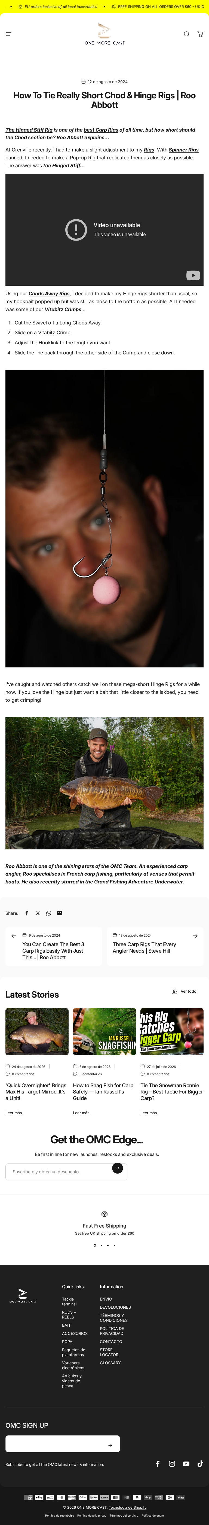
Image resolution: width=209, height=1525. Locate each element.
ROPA (67, 1341)
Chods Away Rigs (49, 293)
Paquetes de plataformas (73, 1352)
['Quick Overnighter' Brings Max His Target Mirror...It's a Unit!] (37, 1031)
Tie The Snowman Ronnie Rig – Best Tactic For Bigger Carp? (171, 1091)
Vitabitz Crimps (63, 309)
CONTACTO (111, 1341)
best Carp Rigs (101, 130)
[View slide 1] (94, 1245)
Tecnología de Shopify (127, 1507)
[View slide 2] (101, 1245)
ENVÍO (106, 1299)
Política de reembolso (59, 1515)
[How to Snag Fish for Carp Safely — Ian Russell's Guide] (104, 1031)
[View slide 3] (107, 1245)
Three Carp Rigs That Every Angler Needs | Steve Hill (144, 947)
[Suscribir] (117, 1168)
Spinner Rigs (184, 150)
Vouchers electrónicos (73, 1365)
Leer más (13, 1112)
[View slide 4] (114, 1245)
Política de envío (153, 1515)
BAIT (66, 1325)
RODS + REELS (69, 1314)
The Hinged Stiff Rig (29, 130)
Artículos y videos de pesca (72, 1381)
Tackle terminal (69, 1301)
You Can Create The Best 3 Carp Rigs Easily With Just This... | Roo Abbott (53, 950)
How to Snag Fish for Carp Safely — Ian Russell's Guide (103, 1091)
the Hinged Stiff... (64, 165)
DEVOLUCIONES (115, 1307)
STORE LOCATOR (109, 1352)
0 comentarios (23, 1074)
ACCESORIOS (75, 1333)
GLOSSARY (110, 1362)
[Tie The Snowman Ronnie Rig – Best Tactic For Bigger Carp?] (172, 1031)
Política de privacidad (91, 1515)
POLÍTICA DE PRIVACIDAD (112, 1331)
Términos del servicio (124, 1515)
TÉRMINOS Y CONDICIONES (114, 1318)
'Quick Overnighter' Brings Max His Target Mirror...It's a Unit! (35, 1091)
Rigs (149, 150)
